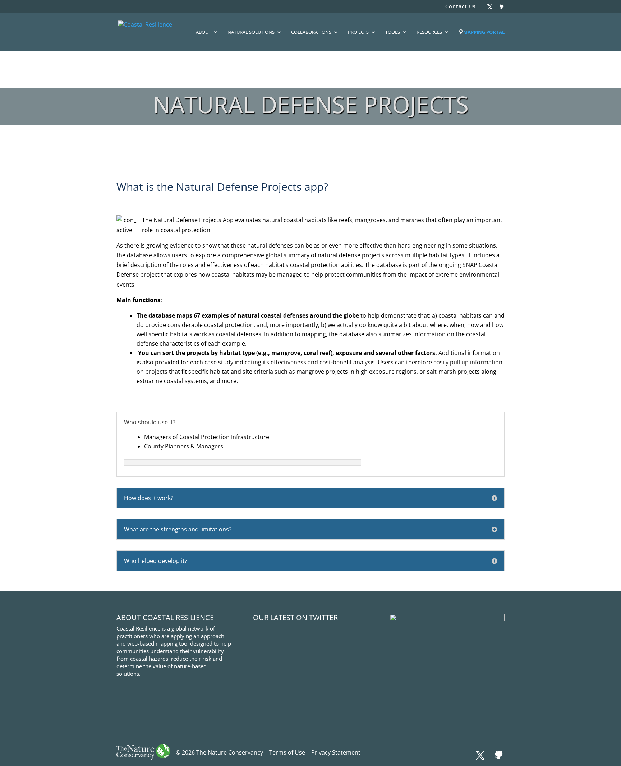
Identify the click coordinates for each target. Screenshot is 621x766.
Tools (392, 32)
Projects (358, 32)
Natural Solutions (251, 32)
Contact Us (460, 7)
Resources (429, 32)
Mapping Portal (484, 32)
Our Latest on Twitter (295, 617)
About (203, 32)
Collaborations (311, 32)
